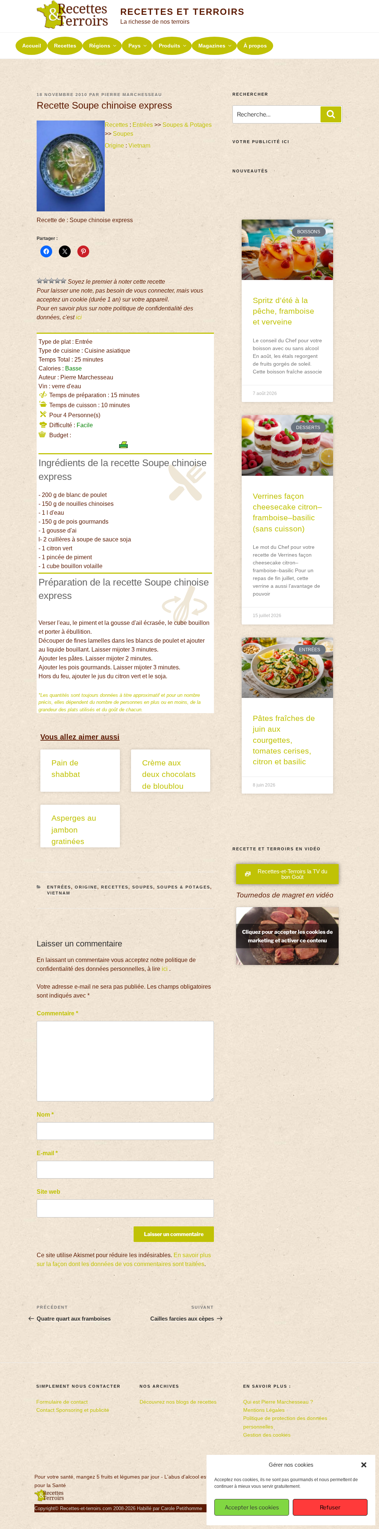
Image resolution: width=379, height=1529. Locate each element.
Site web (48, 1192)
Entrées (143, 125)
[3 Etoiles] (51, 281)
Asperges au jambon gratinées (73, 830)
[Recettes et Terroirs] (49, 1500)
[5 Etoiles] (63, 281)
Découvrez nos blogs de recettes (178, 1402)
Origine (114, 145)
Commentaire (57, 1013)
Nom (45, 1114)
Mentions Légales (264, 1410)
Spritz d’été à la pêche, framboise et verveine (283, 311)
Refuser (330, 1507)
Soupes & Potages (187, 125)
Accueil (31, 46)
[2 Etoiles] (45, 281)
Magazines (211, 46)
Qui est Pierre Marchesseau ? (278, 1402)
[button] (364, 1465)
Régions (99, 46)
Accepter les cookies (252, 1507)
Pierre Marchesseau (131, 94)
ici (79, 317)
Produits (169, 46)
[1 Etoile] (40, 281)
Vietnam (139, 145)
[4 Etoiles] (57, 281)
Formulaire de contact (62, 1402)
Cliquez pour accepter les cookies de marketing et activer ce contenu (287, 936)
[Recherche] (331, 114)
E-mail (47, 1153)
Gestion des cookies (267, 1435)
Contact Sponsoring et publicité (72, 1410)
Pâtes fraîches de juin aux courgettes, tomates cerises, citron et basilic (284, 740)
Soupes (123, 134)
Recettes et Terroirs (182, 12)
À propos (255, 46)
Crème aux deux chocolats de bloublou (169, 774)
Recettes (65, 46)
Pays (134, 46)
